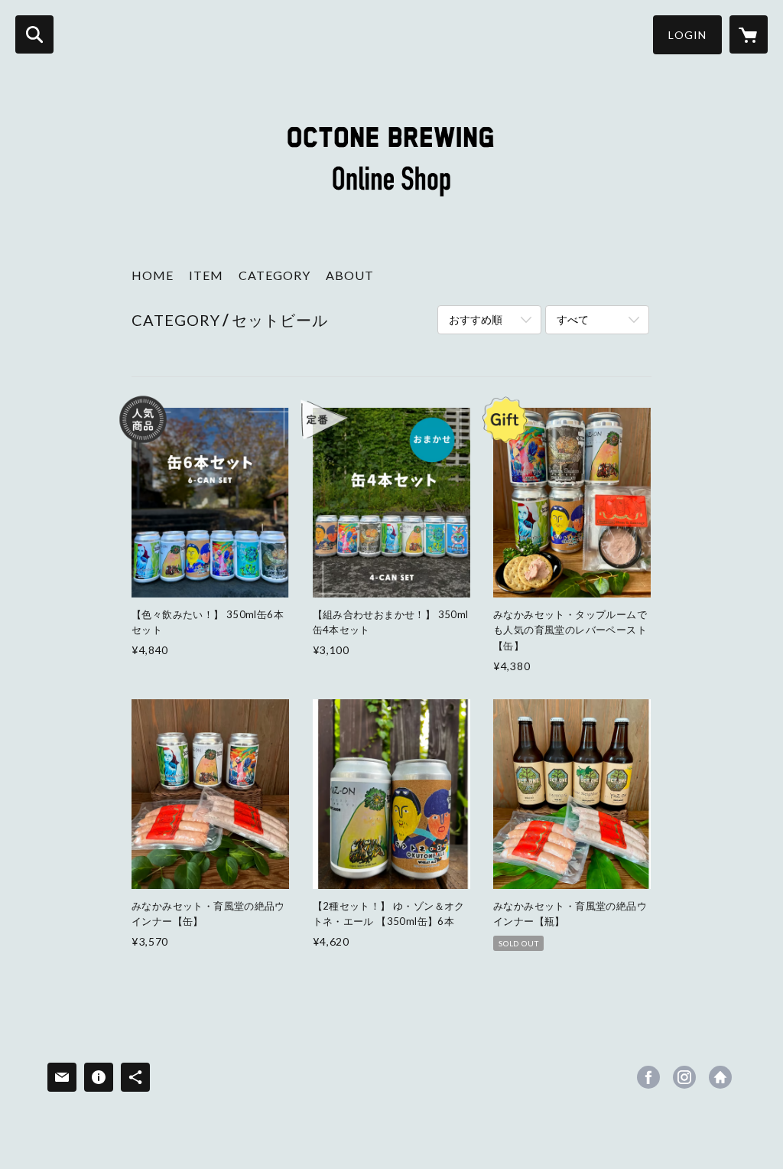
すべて (573, 319)
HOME (153, 275)
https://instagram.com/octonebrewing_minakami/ (684, 1077)
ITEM (206, 275)
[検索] (34, 34)
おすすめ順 (475, 319)
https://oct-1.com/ (720, 1077)
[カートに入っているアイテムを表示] (748, 34)
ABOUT (350, 275)
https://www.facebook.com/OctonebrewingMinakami (648, 1077)
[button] (687, 34)
